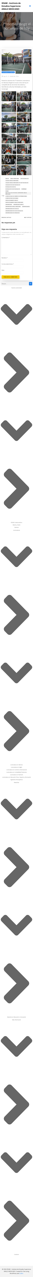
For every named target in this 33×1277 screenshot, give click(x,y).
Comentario (6, 237)
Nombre (5, 258)
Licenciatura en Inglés (16, 767)
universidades (26, 206)
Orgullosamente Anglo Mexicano (14, 202)
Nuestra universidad (16, 288)
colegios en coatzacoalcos (13, 184)
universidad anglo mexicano (13, 206)
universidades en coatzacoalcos (14, 210)
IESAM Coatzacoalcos (16, 522)
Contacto (16, 1254)
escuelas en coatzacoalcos (13, 189)
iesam (7, 191)
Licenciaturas (16, 530)
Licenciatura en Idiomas (8, 72)
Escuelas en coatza (11, 186)
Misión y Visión (16, 525)
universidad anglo (18, 204)
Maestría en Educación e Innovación (16, 1017)
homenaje (24, 189)
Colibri (21, 1273)
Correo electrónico (8, 264)
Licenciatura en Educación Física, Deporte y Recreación (16, 777)
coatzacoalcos (25, 178)
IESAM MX (12, 76)
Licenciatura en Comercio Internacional (16, 770)
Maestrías (16, 782)
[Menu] (30, 6)
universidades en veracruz (13, 212)
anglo (7, 178)
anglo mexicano (14, 178)
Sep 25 (5, 76)
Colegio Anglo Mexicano (12, 180)
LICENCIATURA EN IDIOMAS (12, 198)
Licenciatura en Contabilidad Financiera (16, 772)
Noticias (16, 527)
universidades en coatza (12, 208)
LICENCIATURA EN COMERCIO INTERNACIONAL (16, 196)
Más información (16, 1020)
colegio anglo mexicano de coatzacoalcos (17, 182)
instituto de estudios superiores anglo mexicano (16, 193)
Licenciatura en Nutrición (16, 774)
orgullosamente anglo (12, 200)
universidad (9, 204)
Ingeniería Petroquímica (16, 779)
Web (3, 270)
